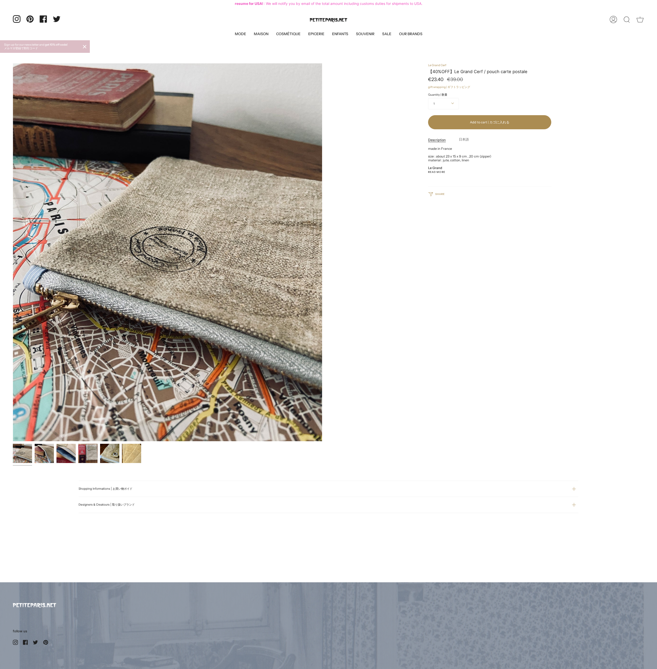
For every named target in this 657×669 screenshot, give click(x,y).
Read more (436, 172)
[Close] (84, 46)
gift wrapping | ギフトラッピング (449, 87)
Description (437, 140)
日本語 (464, 139)
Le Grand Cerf (437, 65)
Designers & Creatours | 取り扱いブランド (107, 504)
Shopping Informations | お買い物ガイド (105, 488)
